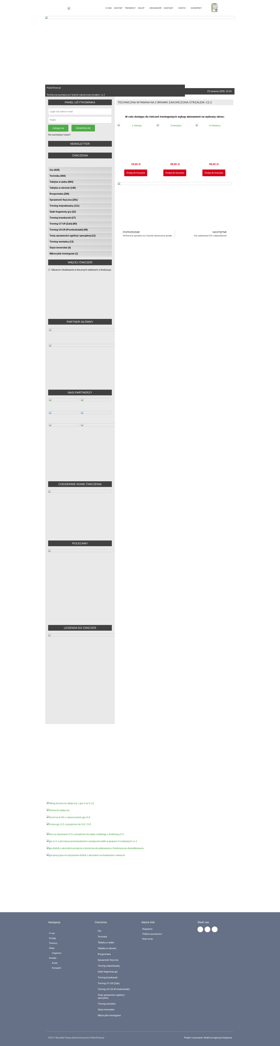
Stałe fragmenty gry (63, 212)
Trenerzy (130, 8)
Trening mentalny (62, 241)
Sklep (141, 8)
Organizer (155, 8)
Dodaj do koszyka (135, 173)
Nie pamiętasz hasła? (59, 134)
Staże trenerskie (60, 247)
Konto (182, 8)
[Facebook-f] (200, 929)
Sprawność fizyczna (64, 200)
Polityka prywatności (152, 934)
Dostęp (118, 8)
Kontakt (168, 8)
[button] (221, 8)
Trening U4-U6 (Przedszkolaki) (69, 229)
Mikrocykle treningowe (64, 253)
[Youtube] (214, 929)
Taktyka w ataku (61, 182)
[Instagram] (207, 929)
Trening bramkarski (63, 217)
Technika (58, 176)
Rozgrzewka (59, 194)
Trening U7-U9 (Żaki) (63, 223)
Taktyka (156, 784)
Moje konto (147, 939)
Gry (55, 170)
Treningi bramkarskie (181, 784)
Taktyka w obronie (63, 188)
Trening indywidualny (64, 206)
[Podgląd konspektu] (214, 7)
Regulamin (147, 929)
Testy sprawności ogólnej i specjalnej (73, 235)
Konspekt (196, 8)
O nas (108, 8)
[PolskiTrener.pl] (102, 8)
